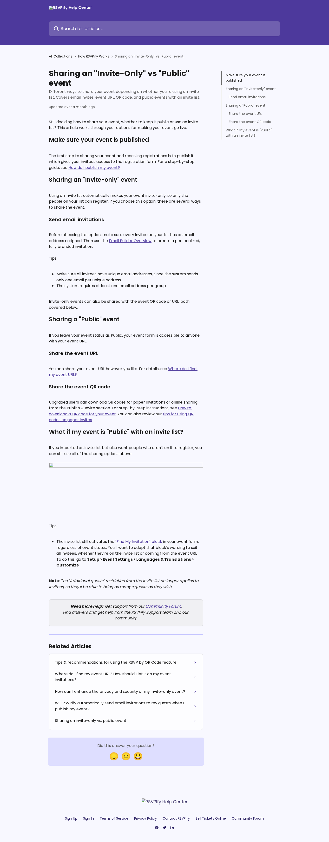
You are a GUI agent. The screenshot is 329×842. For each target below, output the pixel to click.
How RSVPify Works (93, 56)
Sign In (88, 818)
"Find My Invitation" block (138, 541)
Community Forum (163, 606)
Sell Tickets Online (211, 818)
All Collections (60, 56)
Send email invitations (247, 97)
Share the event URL (245, 113)
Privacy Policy (145, 818)
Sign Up (71, 818)
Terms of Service (114, 818)
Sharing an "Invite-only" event (251, 88)
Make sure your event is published (245, 78)
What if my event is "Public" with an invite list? (249, 133)
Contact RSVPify (176, 818)
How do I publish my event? (94, 167)
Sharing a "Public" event (245, 105)
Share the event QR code (250, 121)
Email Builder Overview (130, 241)
